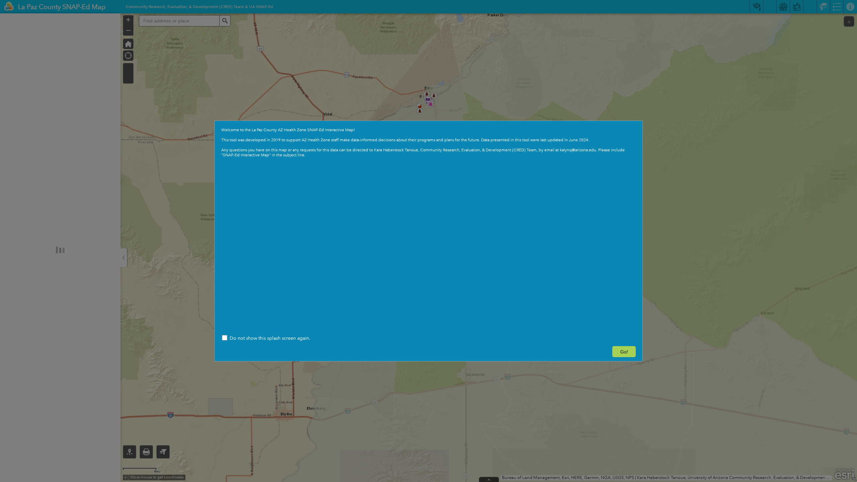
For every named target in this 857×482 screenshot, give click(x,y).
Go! (624, 351)
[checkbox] (428, 338)
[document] (428, 143)
